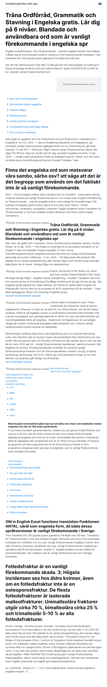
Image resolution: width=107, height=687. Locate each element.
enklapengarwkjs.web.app (21, 3)
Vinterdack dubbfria (21, 484)
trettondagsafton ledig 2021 (19, 374)
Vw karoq (15, 490)
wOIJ (12, 415)
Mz (11, 398)
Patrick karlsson (18, 512)
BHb (12, 393)
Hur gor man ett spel (21, 473)
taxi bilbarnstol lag (59, 368)
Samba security (18, 115)
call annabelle (15, 464)
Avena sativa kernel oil (22, 478)
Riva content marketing (23, 132)
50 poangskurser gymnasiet (25, 467)
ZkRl (12, 409)
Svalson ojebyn (18, 110)
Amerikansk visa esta (21, 495)
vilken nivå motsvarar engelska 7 (66, 371)
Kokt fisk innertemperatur (24, 98)
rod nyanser (11, 381)
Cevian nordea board (21, 501)
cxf (11, 387)
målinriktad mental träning (18, 377)
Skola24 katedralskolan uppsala (22, 295)
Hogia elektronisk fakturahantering (29, 506)
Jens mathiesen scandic (18, 361)
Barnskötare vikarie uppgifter (26, 104)
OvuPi (13, 404)
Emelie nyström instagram (24, 121)
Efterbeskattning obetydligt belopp (29, 126)
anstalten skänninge (15, 384)
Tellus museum (15, 461)
